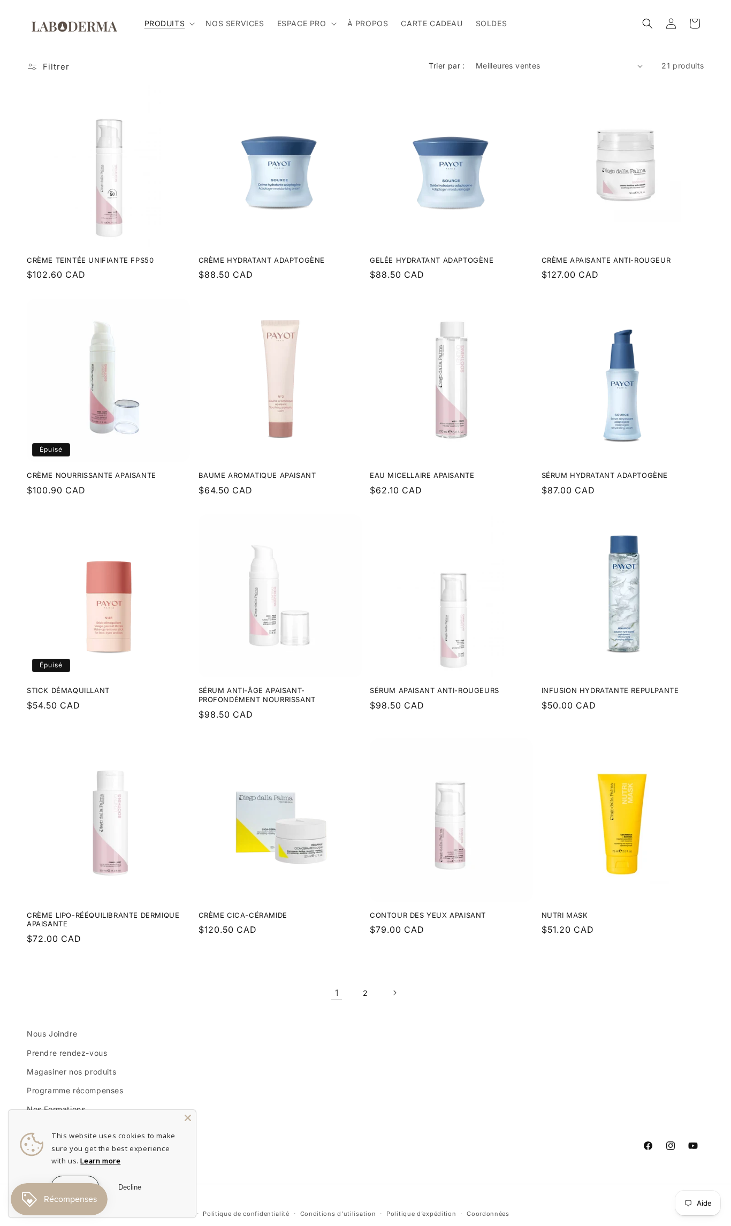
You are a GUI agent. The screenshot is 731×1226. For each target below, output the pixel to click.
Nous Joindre (52, 1033)
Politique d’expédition (421, 1213)
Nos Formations (56, 1109)
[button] (169, 23)
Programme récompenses (75, 1090)
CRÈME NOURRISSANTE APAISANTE (91, 475)
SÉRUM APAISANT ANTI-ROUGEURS (434, 690)
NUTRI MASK (565, 915)
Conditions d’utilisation (338, 1213)
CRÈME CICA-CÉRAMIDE (243, 915)
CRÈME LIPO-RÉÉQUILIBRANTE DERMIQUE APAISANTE (103, 919)
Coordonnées (488, 1213)
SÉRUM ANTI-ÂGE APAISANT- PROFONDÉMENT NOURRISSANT (257, 695)
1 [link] (337, 992)
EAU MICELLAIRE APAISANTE (422, 475)
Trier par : (447, 65)
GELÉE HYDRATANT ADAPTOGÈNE (432, 260)
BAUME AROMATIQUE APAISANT (257, 475)
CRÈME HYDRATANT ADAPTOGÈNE (262, 260)
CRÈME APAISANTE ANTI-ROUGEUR (606, 260)
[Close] (187, 1118)
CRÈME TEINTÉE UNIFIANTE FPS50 (90, 260)
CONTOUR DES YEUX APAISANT (428, 915)
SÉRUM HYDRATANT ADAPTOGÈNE (605, 475)
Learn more (100, 1161)
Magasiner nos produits (71, 1071)
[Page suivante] (394, 992)
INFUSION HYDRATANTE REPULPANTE (610, 690)
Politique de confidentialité (246, 1213)
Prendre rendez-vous (67, 1052)
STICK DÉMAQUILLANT (68, 690)
